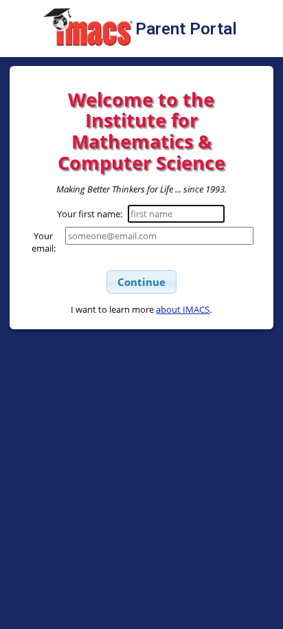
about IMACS (183, 309)
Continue (141, 282)
